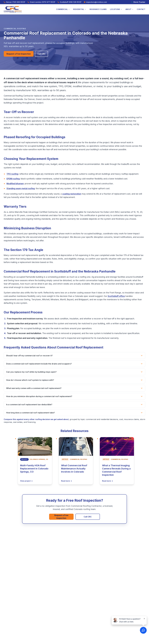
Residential (78, 9)
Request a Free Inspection (19, 54)
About (128, 9)
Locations (115, 9)
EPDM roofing (13, 179)
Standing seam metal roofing (21, 188)
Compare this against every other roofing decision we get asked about (36, 419)
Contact (141, 9)
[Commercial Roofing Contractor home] (13, 9)
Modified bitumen (15, 183)
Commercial (62, 9)
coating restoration (71, 194)
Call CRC (41, 54)
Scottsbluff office (116, 296)
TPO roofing (12, 174)
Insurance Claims (98, 9)
